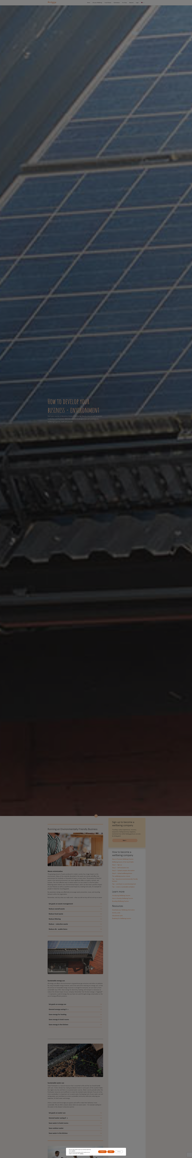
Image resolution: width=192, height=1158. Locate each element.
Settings (119, 1151)
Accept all (102, 1151)
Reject (111, 1151)
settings (81, 1153)
